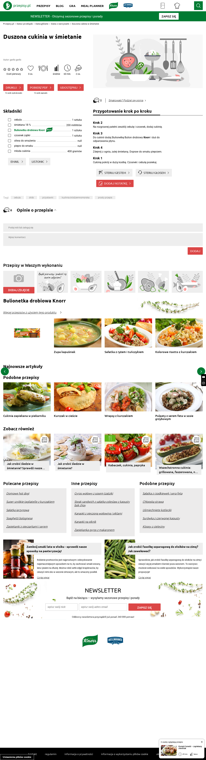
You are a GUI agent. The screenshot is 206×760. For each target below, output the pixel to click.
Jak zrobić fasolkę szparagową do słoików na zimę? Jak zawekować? (163, 549)
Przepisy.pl (8, 23)
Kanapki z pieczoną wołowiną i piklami (98, 513)
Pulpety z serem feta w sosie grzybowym (174, 417)
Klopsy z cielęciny (154, 526)
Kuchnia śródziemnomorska (75, 197)
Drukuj (11, 87)
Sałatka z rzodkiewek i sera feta (162, 493)
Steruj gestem (115, 172)
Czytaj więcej (43, 577)
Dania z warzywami (60, 23)
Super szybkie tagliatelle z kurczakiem (30, 501)
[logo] (17, 5)
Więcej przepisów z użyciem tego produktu (29, 312)
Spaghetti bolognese (19, 518)
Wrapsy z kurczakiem (119, 416)
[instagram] (203, 383)
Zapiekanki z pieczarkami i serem (27, 526)
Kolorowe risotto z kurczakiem (176, 352)
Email (15, 161)
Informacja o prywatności (79, 754)
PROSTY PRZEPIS (105, 197)
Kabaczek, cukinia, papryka (126, 465)
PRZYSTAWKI (47, 197)
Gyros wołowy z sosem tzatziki (93, 493)
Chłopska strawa (153, 501)
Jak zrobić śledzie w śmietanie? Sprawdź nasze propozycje (24, 466)
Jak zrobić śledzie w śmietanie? (71, 466)
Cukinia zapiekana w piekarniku (24, 416)
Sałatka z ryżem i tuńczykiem (124, 352)
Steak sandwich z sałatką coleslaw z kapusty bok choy (102, 503)
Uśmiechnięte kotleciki (157, 510)
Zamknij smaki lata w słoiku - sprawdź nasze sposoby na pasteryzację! (57, 549)
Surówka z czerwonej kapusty (161, 518)
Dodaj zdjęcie (18, 290)
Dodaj (195, 251)
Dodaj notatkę (115, 183)
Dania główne (42, 23)
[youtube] (203, 377)
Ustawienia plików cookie (17, 757)
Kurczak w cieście (65, 416)
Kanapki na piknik (85, 521)
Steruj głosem (155, 172)
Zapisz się (144, 607)
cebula (17, 197)
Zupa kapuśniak (64, 352)
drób (31, 197)
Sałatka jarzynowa (17, 510)
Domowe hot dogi (17, 493)
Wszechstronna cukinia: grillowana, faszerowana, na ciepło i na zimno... (178, 470)
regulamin (50, 754)
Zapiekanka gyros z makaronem (94, 529)
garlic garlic (15, 59)
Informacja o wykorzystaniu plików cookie (124, 754)
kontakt (32, 754)
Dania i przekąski (25, 23)
